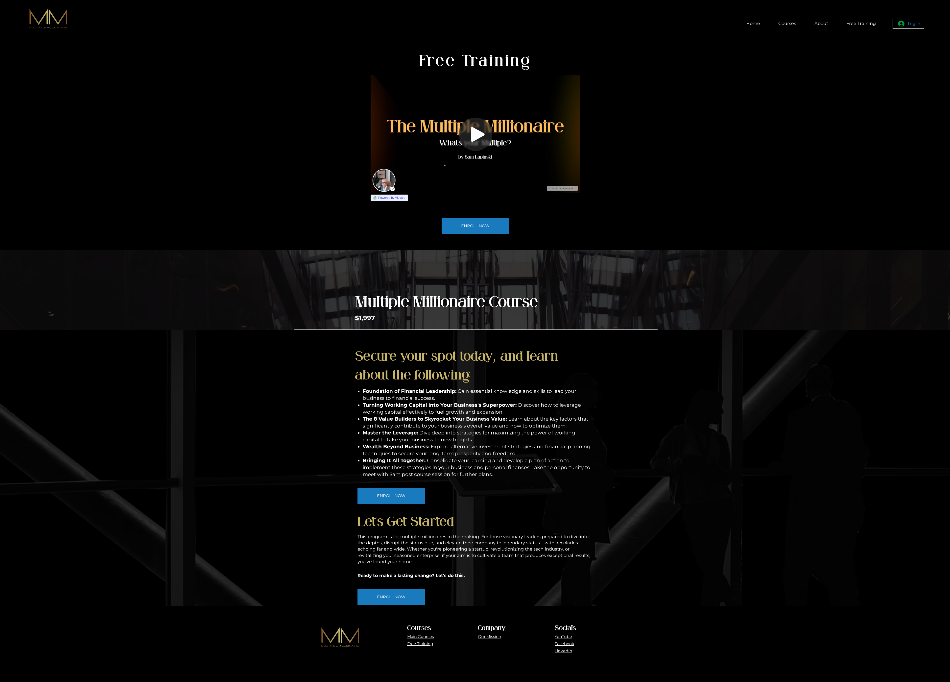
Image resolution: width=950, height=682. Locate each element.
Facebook (564, 643)
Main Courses (420, 636)
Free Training (420, 643)
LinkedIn (563, 651)
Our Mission (489, 636)
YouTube (563, 636)
